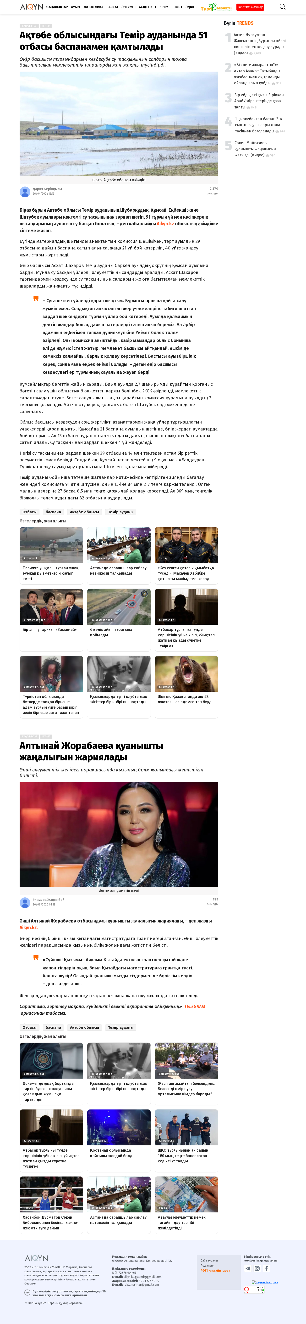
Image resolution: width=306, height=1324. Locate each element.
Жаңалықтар (29, 26)
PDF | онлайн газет (215, 1270)
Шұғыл (46, 26)
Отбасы (29, 512)
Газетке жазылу (250, 7)
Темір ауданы (120, 512)
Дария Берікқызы (47, 189)
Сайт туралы (209, 1260)
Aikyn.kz (165, 223)
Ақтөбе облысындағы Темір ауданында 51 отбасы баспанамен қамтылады (114, 40)
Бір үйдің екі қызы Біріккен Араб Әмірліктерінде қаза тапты (259, 101)
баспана (53, 512)
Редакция (207, 1265)
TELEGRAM (194, 1006)
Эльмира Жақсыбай (48, 900)
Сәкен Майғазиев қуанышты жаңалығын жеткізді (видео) (255, 149)
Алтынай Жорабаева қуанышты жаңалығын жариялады (91, 751)
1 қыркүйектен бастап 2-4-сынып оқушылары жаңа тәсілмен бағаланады (259, 125)
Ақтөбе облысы (84, 512)
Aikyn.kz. (29, 927)
